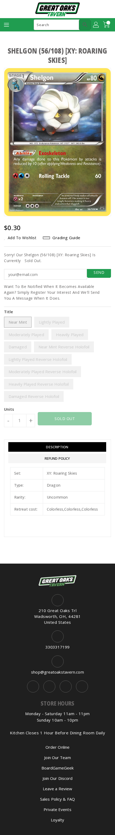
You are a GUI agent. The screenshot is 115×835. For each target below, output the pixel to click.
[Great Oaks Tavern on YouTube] (66, 687)
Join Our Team (57, 757)
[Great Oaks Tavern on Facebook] (33, 687)
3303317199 (57, 647)
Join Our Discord (58, 778)
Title (8, 311)
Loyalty (57, 819)
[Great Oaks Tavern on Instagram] (49, 687)
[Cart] (107, 24)
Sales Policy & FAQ (57, 799)
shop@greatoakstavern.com (57, 672)
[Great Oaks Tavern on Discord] (82, 687)
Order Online (57, 747)
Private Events (57, 809)
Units (9, 409)
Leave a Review (57, 788)
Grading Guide (66, 237)
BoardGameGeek (57, 768)
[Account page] (96, 24)
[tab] (57, 447)
